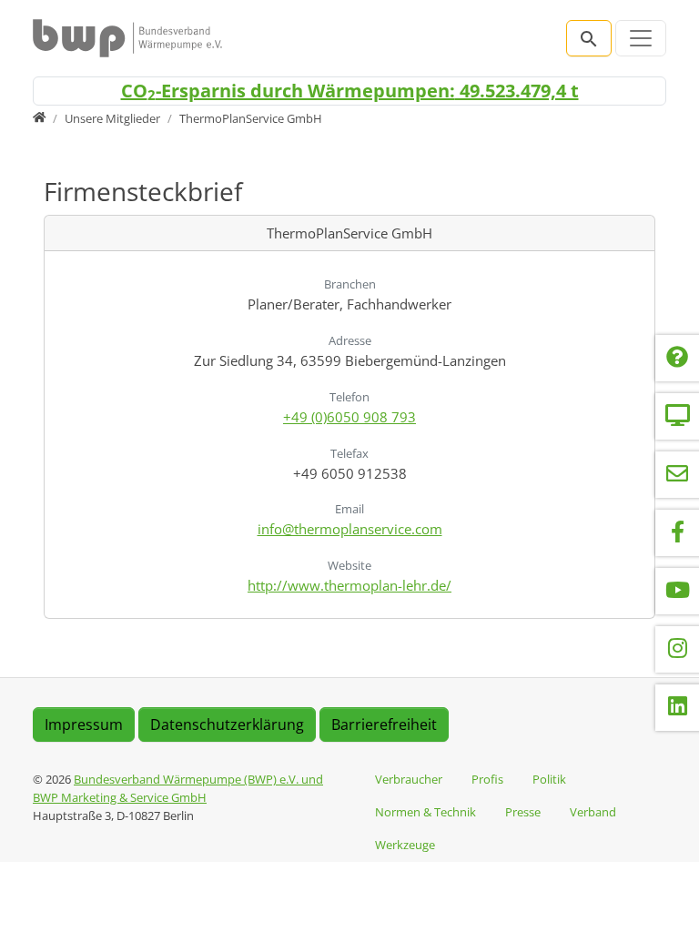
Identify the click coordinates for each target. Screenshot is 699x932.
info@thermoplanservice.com (350, 529)
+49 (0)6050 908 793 (349, 417)
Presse (523, 812)
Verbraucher (408, 779)
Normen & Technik (425, 812)
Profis (487, 779)
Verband (593, 812)
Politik (549, 779)
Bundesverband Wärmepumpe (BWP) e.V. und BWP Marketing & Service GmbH (178, 788)
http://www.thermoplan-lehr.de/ (349, 585)
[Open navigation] (640, 38)
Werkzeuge (405, 844)
